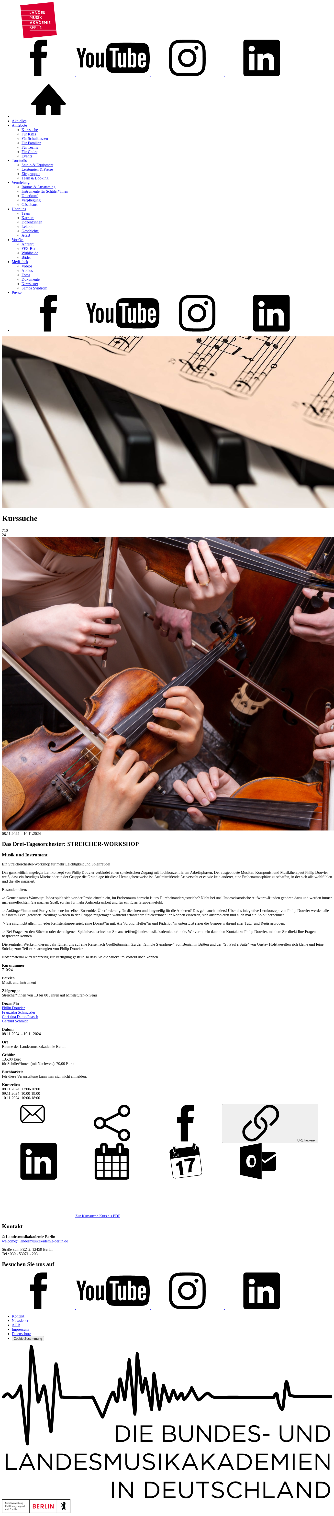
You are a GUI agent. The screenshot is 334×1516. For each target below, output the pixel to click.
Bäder (26, 257)
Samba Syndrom (34, 288)
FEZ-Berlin (30, 248)
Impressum (20, 1329)
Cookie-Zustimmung (28, 1338)
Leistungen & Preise (37, 169)
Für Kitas (29, 134)
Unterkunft (30, 196)
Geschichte (30, 231)
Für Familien (31, 143)
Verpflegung (31, 200)
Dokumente (31, 279)
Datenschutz (21, 1334)
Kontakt (18, 1316)
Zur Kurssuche (87, 1216)
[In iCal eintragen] (185, 1178)
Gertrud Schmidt (15, 1021)
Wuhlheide (30, 253)
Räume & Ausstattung (39, 187)
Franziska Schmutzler (18, 1012)
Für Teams (30, 147)
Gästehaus (29, 204)
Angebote (19, 125)
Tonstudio (19, 160)
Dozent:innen (32, 222)
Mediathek (20, 262)
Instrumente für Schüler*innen (45, 191)
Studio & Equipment (37, 165)
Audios (27, 270)
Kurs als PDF (109, 1216)
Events (27, 156)
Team (26, 213)
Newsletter (30, 284)
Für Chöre (29, 152)
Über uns (19, 209)
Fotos (26, 275)
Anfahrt (27, 244)
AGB (26, 235)
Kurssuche (30, 130)
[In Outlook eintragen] (258, 1178)
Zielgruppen (31, 174)
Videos (27, 266)
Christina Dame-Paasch (20, 1017)
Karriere (28, 218)
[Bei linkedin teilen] (38, 1178)
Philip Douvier (13, 1008)
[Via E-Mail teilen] (38, 1140)
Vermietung (21, 182)
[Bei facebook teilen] (185, 1140)
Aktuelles (19, 121)
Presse (17, 292)
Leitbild (27, 226)
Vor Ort (17, 240)
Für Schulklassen (35, 138)
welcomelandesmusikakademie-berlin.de (35, 1241)
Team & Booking (35, 178)
